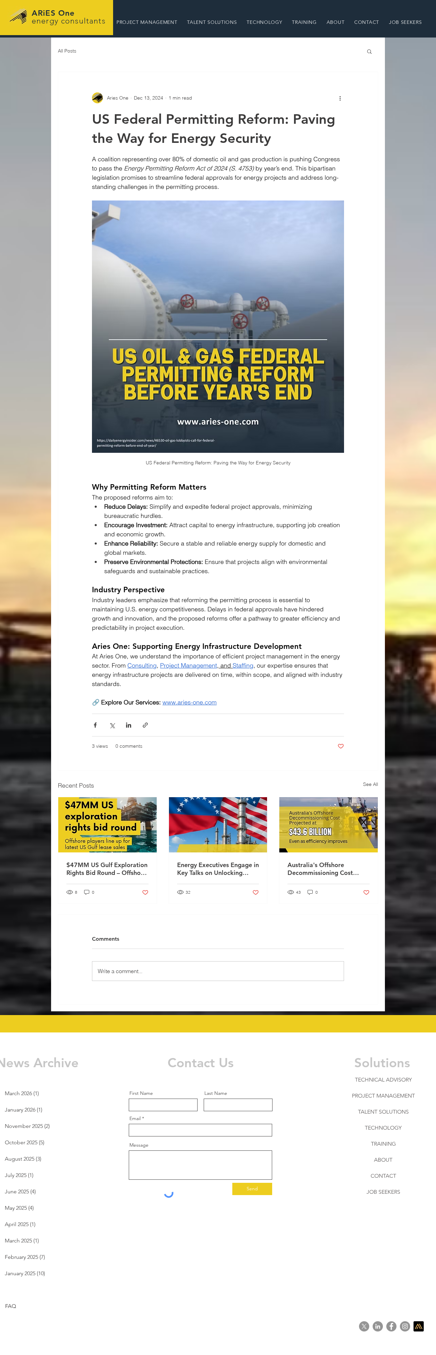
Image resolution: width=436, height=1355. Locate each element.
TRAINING (383, 1144)
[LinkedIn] (378, 1326)
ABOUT (383, 1160)
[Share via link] (145, 725)
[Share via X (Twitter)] (112, 725)
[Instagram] (405, 1326)
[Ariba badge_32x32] (419, 1326)
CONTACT (383, 1176)
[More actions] (340, 98)
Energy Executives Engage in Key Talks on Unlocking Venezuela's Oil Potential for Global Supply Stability (218, 869)
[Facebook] (391, 1326)
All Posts (67, 51)
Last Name (215, 1093)
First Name (141, 1093)
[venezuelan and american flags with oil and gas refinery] (218, 824)
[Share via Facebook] (95, 725)
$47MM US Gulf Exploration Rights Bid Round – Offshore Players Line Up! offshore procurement (106, 869)
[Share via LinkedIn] (128, 725)
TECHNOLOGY (383, 1128)
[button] (147, 22)
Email (135, 1118)
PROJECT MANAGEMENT (383, 1095)
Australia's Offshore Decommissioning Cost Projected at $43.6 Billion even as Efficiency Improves (326, 869)
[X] (364, 1326)
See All (370, 784)
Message (139, 1145)
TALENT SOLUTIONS (383, 1111)
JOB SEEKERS (383, 1192)
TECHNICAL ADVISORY (383, 1079)
